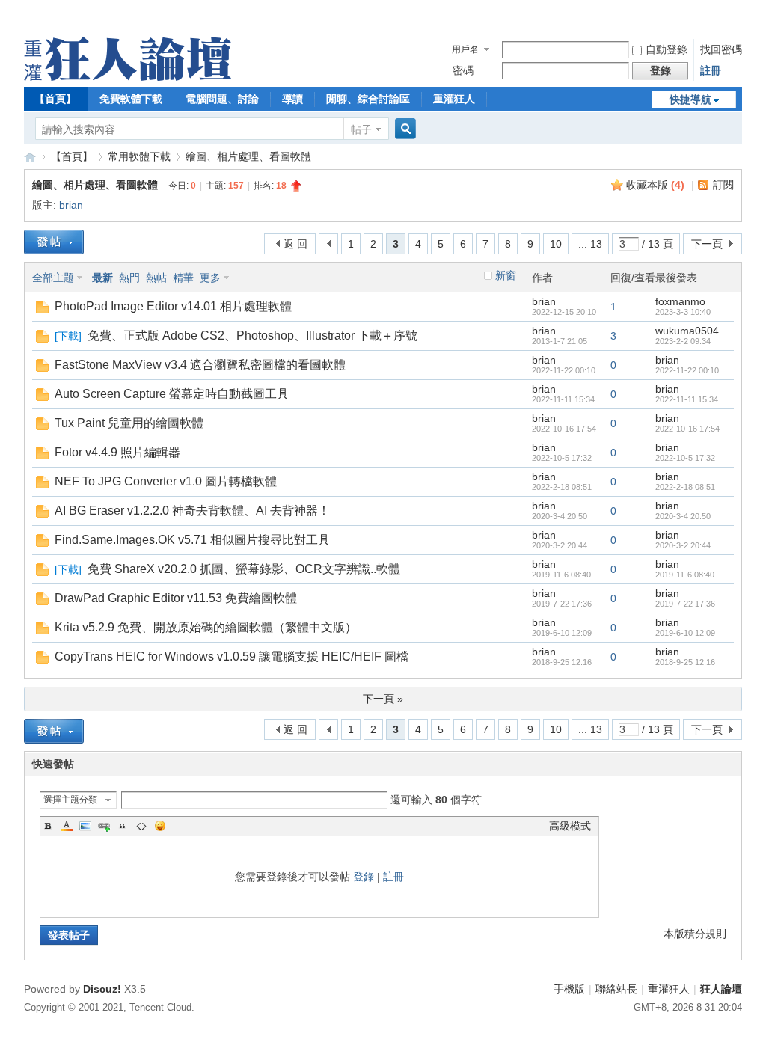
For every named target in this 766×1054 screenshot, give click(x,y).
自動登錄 (666, 49)
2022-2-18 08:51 (685, 486)
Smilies (160, 825)
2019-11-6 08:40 (684, 574)
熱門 (129, 278)
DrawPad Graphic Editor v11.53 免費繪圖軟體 (176, 598)
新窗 (505, 275)
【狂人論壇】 (30, 157)
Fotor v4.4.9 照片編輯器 (117, 452)
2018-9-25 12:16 (685, 662)
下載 (68, 336)
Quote (122, 825)
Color (66, 825)
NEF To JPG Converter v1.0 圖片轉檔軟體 (166, 481)
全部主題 (53, 278)
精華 (183, 278)
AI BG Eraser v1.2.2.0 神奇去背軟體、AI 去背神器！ (192, 510)
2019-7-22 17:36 (685, 603)
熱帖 (156, 278)
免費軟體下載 (130, 99)
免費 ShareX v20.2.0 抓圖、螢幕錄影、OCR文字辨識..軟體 (244, 569)
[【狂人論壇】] (127, 77)
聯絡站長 (616, 989)
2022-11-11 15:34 (686, 399)
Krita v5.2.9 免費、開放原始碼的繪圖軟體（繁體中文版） (206, 627)
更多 (210, 278)
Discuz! (102, 989)
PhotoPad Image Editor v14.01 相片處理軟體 (173, 306)
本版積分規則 (695, 934)
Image (85, 825)
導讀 (292, 99)
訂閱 (723, 185)
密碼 (463, 70)
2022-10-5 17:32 (685, 457)
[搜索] (403, 129)
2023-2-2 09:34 (683, 341)
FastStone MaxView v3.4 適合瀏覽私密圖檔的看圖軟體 (200, 364)
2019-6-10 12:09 (685, 632)
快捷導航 (690, 99)
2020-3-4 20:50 (683, 516)
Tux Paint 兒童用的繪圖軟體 (129, 423)
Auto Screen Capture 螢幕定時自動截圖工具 (172, 393)
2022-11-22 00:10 (687, 370)
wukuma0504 (687, 331)
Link (103, 825)
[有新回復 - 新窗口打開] (42, 310)
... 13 (590, 244)
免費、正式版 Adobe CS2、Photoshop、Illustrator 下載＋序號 (252, 335)
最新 (102, 278)
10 (556, 244)
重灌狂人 (454, 99)
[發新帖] (54, 242)
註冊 (710, 70)
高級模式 (570, 826)
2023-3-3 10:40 (683, 311)
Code (141, 825)
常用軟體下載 (139, 156)
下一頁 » (383, 699)
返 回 (295, 244)
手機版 (569, 989)
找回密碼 (721, 49)
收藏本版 (655, 185)
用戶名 (465, 49)
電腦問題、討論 (222, 99)
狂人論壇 (721, 989)
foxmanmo (680, 301)
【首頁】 (55, 99)
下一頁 (707, 244)
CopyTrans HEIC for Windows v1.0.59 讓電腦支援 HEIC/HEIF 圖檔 (231, 656)
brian (71, 205)
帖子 (361, 129)
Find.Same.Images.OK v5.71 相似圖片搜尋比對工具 (192, 539)
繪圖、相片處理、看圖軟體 (248, 156)
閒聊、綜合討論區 (368, 99)
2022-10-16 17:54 (687, 428)
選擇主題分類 (70, 799)
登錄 (363, 877)
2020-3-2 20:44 (683, 545)
